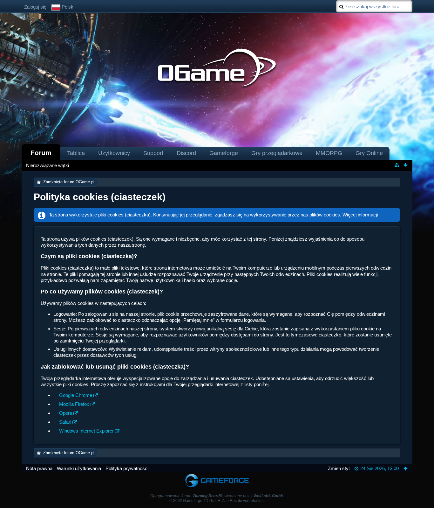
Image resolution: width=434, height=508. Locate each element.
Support (153, 153)
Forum (41, 152)
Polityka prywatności (126, 468)
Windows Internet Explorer (86, 431)
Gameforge (223, 153)
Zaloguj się (35, 7)
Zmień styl (338, 468)
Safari (65, 422)
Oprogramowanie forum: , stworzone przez (216, 496)
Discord (186, 153)
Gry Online (369, 153)
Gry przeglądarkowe (276, 153)
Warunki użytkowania (79, 468)
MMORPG (329, 153)
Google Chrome (75, 395)
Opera (65, 413)
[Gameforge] (217, 475)
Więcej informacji (360, 214)
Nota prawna (39, 468)
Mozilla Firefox (74, 404)
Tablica (76, 153)
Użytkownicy (114, 153)
